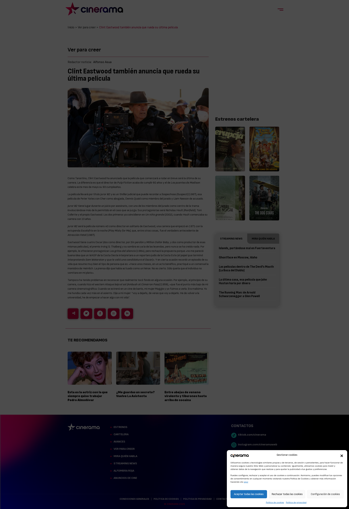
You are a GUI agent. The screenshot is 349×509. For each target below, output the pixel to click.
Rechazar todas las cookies (287, 494)
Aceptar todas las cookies (249, 494)
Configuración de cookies (325, 494)
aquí (246, 482)
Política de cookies (275, 502)
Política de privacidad (296, 502)
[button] (342, 455)
